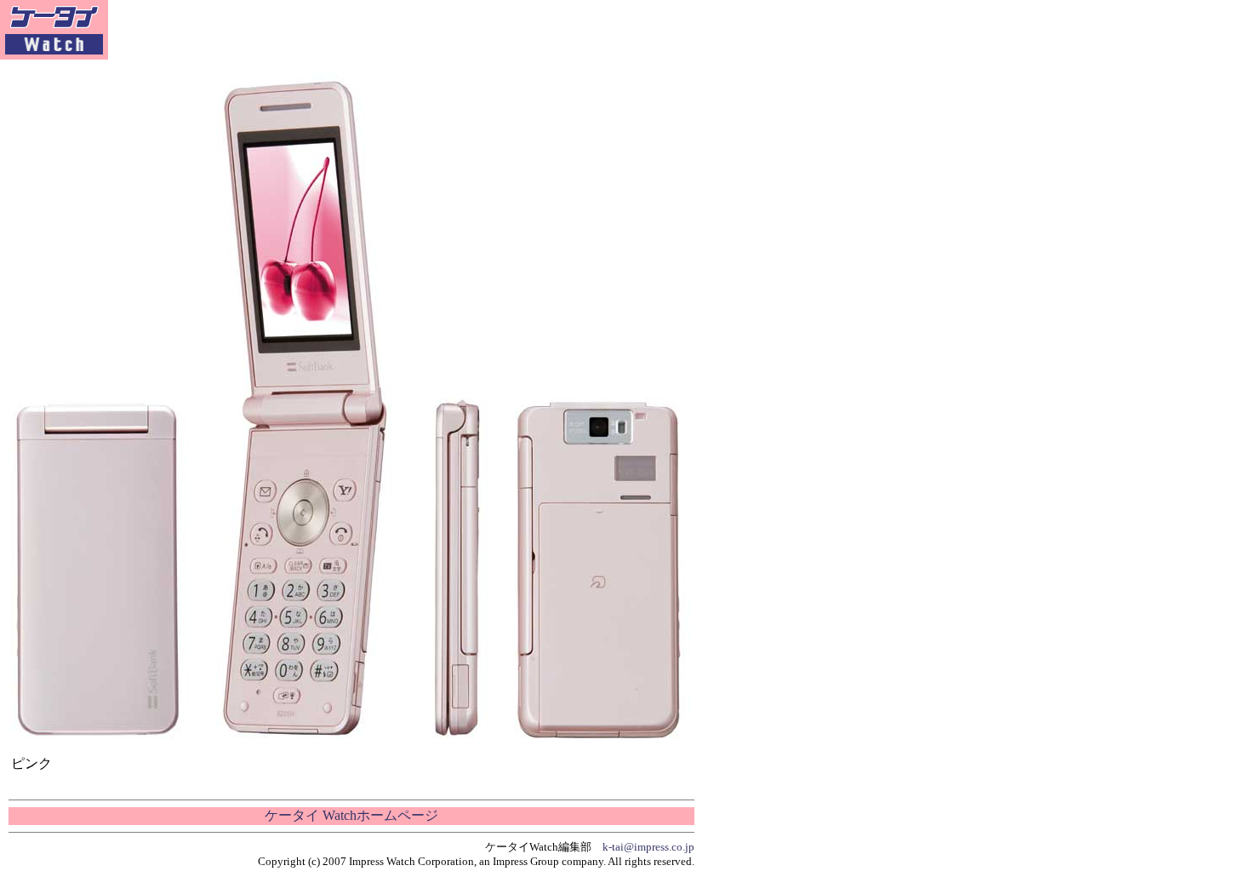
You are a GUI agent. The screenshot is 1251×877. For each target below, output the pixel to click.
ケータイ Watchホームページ (351, 815)
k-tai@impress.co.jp (648, 846)
